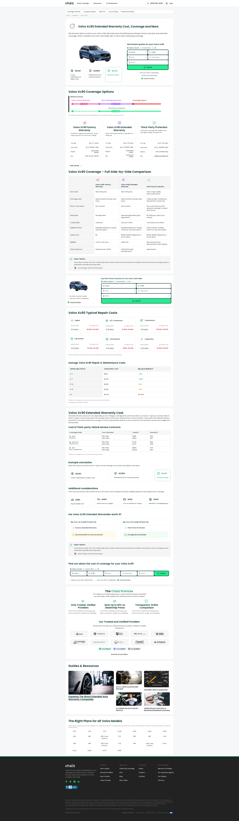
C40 (89, 731)
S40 (74, 736)
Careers (142, 773)
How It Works (105, 776)
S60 (89, 736)
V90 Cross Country (149, 744)
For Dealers (162, 776)
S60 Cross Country (104, 737)
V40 (164, 736)
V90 (134, 743)
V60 (89, 743)
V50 (74, 743)
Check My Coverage (126, 769)
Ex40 (149, 731)
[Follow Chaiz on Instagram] (74, 781)
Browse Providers (106, 773)
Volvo (82, 15)
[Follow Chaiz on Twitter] (70, 781)
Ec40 (119, 731)
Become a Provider (165, 769)
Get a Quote (104, 769)
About (141, 769)
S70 (119, 736)
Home (68, 15)
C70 (104, 731)
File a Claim (123, 780)
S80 (134, 736)
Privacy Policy (150, 813)
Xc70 (104, 751)
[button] (84, 3)
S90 (149, 736)
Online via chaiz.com (161, 156)
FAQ (120, 773)
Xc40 (74, 751)
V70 (119, 743)
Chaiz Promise (105, 780)
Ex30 (134, 731)
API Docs (161, 780)
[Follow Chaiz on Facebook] (66, 781)
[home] (69, 3)
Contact (142, 776)
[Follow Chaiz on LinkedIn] (79, 781)
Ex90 (164, 731)
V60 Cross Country (104, 744)
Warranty (75, 15)
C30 (74, 731)
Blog (121, 776)
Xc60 (89, 751)
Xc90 (85, 15)
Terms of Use (140, 813)
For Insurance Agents (166, 773)
